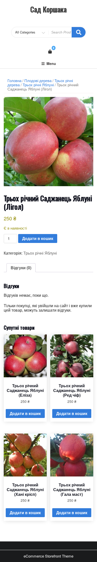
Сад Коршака (48, 9)
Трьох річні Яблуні (38, 84)
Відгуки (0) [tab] (21, 267)
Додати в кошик (37, 238)
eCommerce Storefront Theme (48, 556)
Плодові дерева (37, 80)
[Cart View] (50, 51)
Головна (14, 80)
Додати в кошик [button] (25, 413)
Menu (51, 63)
